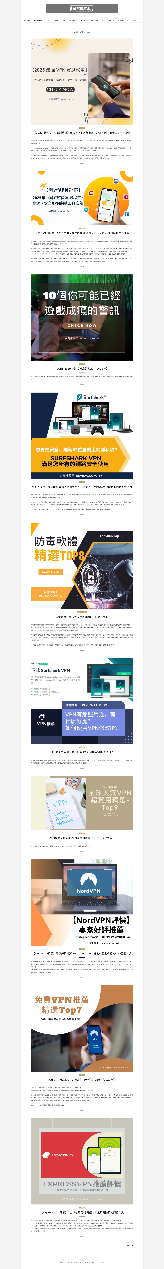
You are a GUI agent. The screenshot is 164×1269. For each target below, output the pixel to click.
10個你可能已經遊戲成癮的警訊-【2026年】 (82, 368)
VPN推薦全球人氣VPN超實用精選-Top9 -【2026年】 (82, 838)
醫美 (103, 20)
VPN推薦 (120, 20)
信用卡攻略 (84, 20)
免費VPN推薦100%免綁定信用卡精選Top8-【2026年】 (82, 1079)
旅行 (135, 20)
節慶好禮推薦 (94, 20)
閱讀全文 (82, 163)
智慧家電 (56, 20)
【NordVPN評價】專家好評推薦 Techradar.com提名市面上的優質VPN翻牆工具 (82, 953)
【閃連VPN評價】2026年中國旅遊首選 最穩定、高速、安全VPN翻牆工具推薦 (82, 233)
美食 (128, 20)
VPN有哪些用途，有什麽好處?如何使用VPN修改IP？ (82, 752)
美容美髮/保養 (72, 20)
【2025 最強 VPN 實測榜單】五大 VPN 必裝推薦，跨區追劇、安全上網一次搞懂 (82, 132)
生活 (48, 20)
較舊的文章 (130, 1245)
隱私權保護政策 (38, 20)
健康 (64, 20)
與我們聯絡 (27, 20)
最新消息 (111, 20)
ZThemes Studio (84, 1262)
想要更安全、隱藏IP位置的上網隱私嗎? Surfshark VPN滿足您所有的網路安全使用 (82, 486)
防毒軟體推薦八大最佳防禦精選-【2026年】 (82, 616)
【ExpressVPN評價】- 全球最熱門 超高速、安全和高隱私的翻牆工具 (82, 1212)
